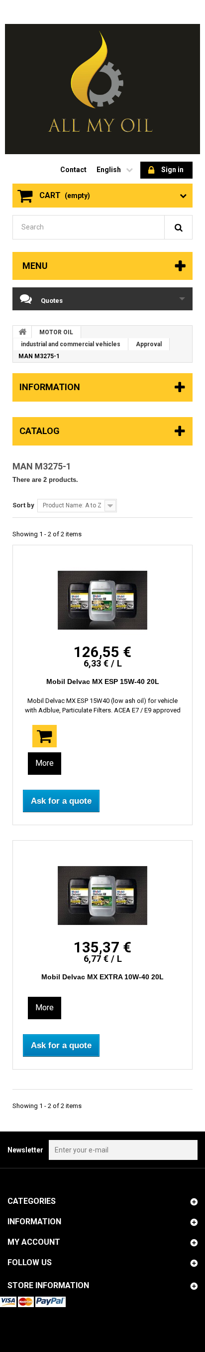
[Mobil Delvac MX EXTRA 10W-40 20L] (102, 895)
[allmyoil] (102, 89)
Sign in (172, 170)
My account (33, 1242)
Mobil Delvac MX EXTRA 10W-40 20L (102, 977)
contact (73, 170)
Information (49, 387)
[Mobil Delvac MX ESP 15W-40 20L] (102, 600)
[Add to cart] (44, 736)
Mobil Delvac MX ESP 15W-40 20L (102, 681)
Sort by (23, 505)
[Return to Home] (22, 332)
